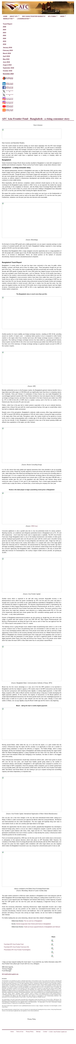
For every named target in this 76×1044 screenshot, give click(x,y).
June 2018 (6, 62)
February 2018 (8, 50)
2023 (4, 32)
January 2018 (7, 47)
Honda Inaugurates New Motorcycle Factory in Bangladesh (33, 924)
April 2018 (6, 56)
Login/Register (23, 18)
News (62, 16)
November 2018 (8, 74)
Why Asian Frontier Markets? (34, 16)
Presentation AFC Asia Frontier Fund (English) (17, 949)
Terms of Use (19, 1031)
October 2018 (7, 71)
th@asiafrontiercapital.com (10, 974)
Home (5, 16)
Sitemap (38, 1031)
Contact (45, 1031)
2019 (4, 41)
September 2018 (8, 68)
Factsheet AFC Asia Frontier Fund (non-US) (16, 947)
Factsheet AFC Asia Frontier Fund (13, 944)
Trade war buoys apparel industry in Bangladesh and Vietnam (42, 927)
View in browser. (38, 125)
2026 (4, 27)
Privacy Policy (29, 1031)
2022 (4, 35)
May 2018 (6, 59)
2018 (4, 44)
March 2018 (7, 53)
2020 (4, 38)
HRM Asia (34, 526)
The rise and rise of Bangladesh (33, 921)
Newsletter (8, 18)
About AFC (14, 16)
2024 (4, 29)
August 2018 (7, 65)
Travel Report (7, 24)
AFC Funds (52, 16)
